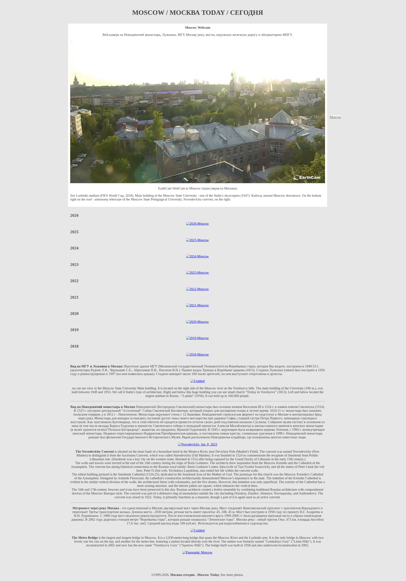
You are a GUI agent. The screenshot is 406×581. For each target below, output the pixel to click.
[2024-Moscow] (197, 256)
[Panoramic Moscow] (197, 552)
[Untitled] (198, 381)
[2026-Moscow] (197, 223)
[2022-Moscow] (197, 289)
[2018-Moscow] (197, 354)
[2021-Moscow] (197, 305)
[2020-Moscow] (197, 322)
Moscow (335, 117)
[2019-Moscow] (197, 338)
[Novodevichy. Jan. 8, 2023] (197, 444)
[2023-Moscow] (197, 272)
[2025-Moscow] (197, 240)
